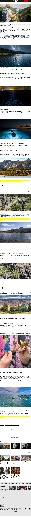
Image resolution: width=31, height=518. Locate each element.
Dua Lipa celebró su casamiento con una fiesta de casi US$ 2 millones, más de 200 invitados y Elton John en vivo (4, 476)
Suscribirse (2, 483)
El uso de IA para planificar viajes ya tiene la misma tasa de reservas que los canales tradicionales (26, 463)
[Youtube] (29, 508)
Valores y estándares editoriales (17, 508)
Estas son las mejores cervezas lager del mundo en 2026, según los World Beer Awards (15, 476)
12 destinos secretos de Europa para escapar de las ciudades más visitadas (4, 451)
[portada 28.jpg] (22, 487)
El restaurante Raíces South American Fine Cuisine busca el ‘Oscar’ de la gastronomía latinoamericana (16, 434)
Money (20, 483)
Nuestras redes (2, 509)
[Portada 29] (18, 487)
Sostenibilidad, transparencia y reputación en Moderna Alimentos (15, 437)
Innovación (12, 483)
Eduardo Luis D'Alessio (3, 25)
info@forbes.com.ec (2, 505)
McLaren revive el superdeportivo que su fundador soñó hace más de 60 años (15, 463)
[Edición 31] (11, 487)
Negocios (23, 483)
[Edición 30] (15, 487)
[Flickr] (29, 509)
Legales (7, 508)
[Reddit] (17, 27)
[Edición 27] (25, 487)
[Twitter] (13, 27)
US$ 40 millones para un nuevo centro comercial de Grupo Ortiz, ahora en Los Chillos (15, 431)
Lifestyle (27, 483)
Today (9, 483)
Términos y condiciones (2, 508)
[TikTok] (30, 509)
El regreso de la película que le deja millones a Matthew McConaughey (26, 451)
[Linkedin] (18, 27)
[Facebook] (15, 27)
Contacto (12, 508)
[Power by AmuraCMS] (15, 511)
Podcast (6, 483)
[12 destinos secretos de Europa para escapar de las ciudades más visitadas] (5, 446)
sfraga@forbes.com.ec (4, 497)
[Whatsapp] (12, 27)
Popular (11, 429)
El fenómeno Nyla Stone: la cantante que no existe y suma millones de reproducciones (15, 452)
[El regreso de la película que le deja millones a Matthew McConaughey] (26, 446)
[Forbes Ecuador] (15, 1)
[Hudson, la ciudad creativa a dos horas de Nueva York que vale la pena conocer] (5, 458)
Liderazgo (16, 483)
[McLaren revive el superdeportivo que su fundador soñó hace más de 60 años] (15, 458)
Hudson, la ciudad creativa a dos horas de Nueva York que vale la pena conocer (4, 463)
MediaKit (9, 508)
